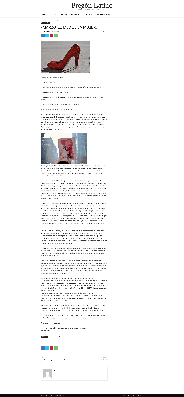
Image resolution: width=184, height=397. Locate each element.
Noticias (64, 15)
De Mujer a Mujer (103, 15)
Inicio (42, 20)
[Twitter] (47, 35)
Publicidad (140, 395)
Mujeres (61, 336)
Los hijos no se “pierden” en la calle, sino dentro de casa (56, 361)
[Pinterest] (51, 35)
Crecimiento (75, 15)
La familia (104, 360)
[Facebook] (43, 35)
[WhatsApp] (56, 35)
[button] (141, 15)
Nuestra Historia (131, 395)
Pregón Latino (46, 31)
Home (44, 15)
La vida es (52, 15)
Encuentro (89, 15)
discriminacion (53, 336)
